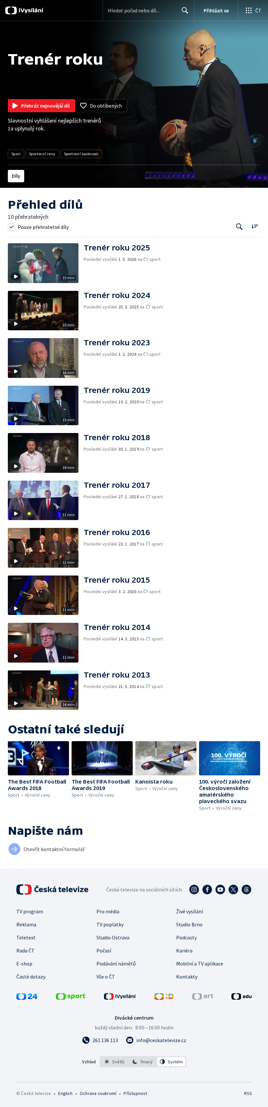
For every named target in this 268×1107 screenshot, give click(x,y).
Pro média (107, 911)
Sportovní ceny (42, 153)
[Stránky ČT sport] (70, 998)
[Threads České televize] (246, 889)
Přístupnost (135, 1093)
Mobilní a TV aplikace (199, 963)
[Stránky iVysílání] (120, 998)
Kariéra (184, 950)
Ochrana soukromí (98, 1093)
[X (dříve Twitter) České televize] (233, 889)
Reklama (26, 924)
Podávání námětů (116, 963)
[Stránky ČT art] (202, 998)
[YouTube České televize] (220, 889)
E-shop (24, 963)
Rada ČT (25, 950)
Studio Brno (189, 924)
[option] (114, 1061)
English (65, 1093)
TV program (29, 911)
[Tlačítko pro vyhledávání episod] (239, 227)
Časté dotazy (30, 976)
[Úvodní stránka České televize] (53, 889)
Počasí (103, 950)
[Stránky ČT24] (26, 998)
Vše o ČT (105, 976)
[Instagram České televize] (194, 889)
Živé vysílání (189, 911)
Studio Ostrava (112, 937)
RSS (248, 1093)
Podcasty (186, 937)
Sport (16, 153)
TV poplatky (110, 924)
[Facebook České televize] (207, 889)
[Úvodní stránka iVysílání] (30, 10)
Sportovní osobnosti (81, 153)
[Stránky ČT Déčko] (164, 998)
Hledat (185, 10)
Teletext (26, 937)
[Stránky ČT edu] (241, 998)
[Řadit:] (254, 226)
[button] (46, 263)
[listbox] (143, 1061)
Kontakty (186, 976)
